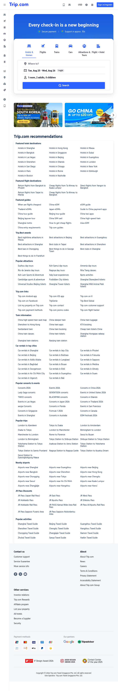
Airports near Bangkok (28, 472)
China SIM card (55, 218)
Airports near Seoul (26, 481)
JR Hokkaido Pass (25, 500)
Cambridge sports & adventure (31, 279)
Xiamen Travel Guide (89, 533)
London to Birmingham (28, 439)
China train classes (26, 334)
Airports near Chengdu (90, 476)
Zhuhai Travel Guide (27, 538)
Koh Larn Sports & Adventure (31, 275)
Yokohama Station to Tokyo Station (30, 445)
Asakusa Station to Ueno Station (63, 444)
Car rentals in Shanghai (28, 350)
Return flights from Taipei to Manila (30, 193)
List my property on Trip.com (30, 305)
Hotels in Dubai (87, 153)
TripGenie (53, 301)
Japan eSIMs (54, 209)
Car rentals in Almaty (89, 369)
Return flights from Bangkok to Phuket (32, 186)
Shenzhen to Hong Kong (29, 324)
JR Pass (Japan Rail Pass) (29, 496)
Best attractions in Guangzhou (93, 237)
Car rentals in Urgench (27, 378)
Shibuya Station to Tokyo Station (95, 439)
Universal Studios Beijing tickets (32, 284)
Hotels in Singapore (58, 153)
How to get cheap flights (60, 223)
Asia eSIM (84, 223)
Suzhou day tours (25, 266)
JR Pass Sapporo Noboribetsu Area (62, 513)
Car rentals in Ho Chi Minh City (31, 373)
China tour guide (25, 214)
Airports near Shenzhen (59, 472)
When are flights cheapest (29, 205)
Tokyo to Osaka (56, 425)
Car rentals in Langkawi (59, 360)
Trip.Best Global (87, 301)
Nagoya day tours (57, 270)
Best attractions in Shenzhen (93, 244)
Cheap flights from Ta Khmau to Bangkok (63, 193)
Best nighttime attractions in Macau (30, 238)
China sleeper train (57, 320)
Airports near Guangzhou (60, 467)
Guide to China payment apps (93, 209)
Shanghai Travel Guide (28, 524)
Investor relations (21, 595)
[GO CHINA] (89, 115)
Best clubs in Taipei (57, 244)
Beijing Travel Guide (58, 524)
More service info (21, 566)
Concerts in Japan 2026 (59, 402)
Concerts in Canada (88, 411)
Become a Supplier (22, 618)
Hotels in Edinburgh (89, 171)
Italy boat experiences (59, 275)
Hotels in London (88, 162)
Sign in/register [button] (105, 5)
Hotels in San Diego (27, 166)
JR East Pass (54, 496)
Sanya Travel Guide (57, 538)
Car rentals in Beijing (27, 355)
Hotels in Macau (87, 148)
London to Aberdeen (27, 425)
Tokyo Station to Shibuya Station (63, 439)
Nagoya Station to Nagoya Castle (64, 450)
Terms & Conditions (88, 571)
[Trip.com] (18, 4)
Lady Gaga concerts (26, 392)
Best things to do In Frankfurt (31, 256)
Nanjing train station (58, 340)
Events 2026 (54, 388)
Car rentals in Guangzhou (60, 373)
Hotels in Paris (24, 171)
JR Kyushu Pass (56, 500)
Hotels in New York (88, 166)
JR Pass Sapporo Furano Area (31, 512)
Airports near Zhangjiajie (28, 486)
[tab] (29, 49)
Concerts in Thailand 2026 (91, 402)
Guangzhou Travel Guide (91, 524)
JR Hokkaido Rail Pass (27, 505)
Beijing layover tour (26, 218)
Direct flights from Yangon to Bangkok (93, 186)
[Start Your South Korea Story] (38, 115)
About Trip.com (87, 557)
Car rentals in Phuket (89, 350)
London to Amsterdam (90, 425)
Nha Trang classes (88, 270)
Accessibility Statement (90, 580)
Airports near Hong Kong (91, 472)
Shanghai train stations (28, 340)
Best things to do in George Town (61, 250)
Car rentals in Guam (88, 373)
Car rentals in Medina (89, 364)
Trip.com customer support (92, 305)
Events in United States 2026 (93, 392)
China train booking (57, 329)
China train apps (56, 324)
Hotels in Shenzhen (26, 162)
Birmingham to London (90, 430)
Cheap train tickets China (91, 329)
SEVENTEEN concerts (58, 392)
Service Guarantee (22, 561)
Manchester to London (28, 434)
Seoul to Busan (87, 434)
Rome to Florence (57, 434)
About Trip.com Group (90, 585)
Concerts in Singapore (27, 411)
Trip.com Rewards (21, 599)
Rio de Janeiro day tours (28, 270)
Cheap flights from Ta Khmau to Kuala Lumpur (63, 186)
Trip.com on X (86, 296)
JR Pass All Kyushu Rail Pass (92, 505)
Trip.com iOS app (56, 296)
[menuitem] (4, 14)
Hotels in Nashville (57, 176)
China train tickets (57, 334)
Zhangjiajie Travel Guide (59, 533)
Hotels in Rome (56, 171)
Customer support (22, 557)
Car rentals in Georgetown (29, 369)
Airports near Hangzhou (59, 486)
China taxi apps (87, 214)
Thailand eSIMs (25, 209)
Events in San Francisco (90, 406)
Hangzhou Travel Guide (90, 528)
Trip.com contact (56, 305)
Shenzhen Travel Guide (28, 528)
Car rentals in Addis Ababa (29, 360)
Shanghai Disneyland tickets (92, 279)
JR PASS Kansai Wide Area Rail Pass (62, 506)
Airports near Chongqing (28, 476)
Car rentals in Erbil (57, 369)
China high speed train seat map (32, 320)
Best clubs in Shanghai (90, 249)
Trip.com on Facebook (28, 301)
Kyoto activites (86, 275)
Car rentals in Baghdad (28, 364)
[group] (47, 31)
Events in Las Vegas (26, 402)
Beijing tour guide (57, 214)
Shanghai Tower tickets (59, 284)
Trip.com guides (56, 227)
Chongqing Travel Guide (28, 533)
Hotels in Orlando (56, 162)
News (82, 561)
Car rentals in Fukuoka (90, 355)
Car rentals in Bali (56, 378)
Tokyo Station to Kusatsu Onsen (94, 450)
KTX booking (86, 324)
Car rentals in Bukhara (58, 355)
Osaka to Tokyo (25, 430)
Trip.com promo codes (59, 310)
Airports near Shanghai (28, 467)
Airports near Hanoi (88, 486)
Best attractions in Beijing (60, 237)
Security (17, 623)
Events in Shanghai (26, 415)
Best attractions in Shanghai (30, 244)
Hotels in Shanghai (26, 148)
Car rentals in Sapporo (90, 360)
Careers (83, 566)
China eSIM (54, 205)
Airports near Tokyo (57, 476)
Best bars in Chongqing (28, 249)
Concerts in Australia (58, 415)
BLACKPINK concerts (58, 397)
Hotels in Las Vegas (26, 157)
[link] (63, 4)
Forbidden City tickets (58, 279)
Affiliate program (21, 604)
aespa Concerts (24, 406)
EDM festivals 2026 (88, 415)
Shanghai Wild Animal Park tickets (92, 285)
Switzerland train (25, 329)
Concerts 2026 (24, 388)
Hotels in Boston (25, 176)
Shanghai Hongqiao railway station (92, 335)
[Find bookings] (92, 4)
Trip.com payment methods (30, 310)
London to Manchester (59, 430)
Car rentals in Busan (58, 364)
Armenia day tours (88, 266)
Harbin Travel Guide (89, 538)
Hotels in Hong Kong (58, 148)
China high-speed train (90, 218)
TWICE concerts (25, 397)
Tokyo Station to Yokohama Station (92, 445)
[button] (4, 4)
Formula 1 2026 (56, 411)
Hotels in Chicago (57, 166)
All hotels (18, 614)
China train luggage (88, 320)
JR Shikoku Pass (87, 500)
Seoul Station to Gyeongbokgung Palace (28, 456)
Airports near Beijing (89, 467)
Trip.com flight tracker (89, 310)
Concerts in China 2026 (90, 388)
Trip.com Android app (27, 296)
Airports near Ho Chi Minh (60, 481)
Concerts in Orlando (88, 397)
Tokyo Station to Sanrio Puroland (32, 450)
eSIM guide (85, 205)
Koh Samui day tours (58, 266)
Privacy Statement (88, 576)
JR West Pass (86, 496)
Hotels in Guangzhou (89, 157)
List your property (21, 609)
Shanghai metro (25, 223)
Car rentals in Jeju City (58, 350)
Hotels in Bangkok (26, 153)
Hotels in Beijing (56, 157)
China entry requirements (29, 227)
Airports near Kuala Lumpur (92, 481)
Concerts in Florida (57, 406)
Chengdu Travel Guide (59, 528)
